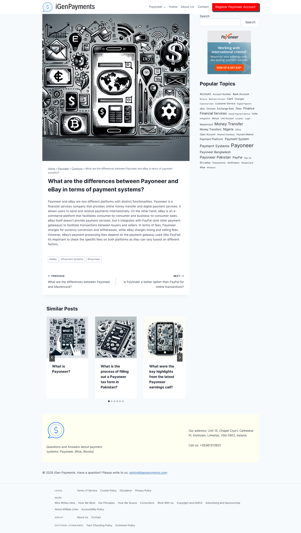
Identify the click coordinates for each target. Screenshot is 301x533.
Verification (233, 162)
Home (173, 7)
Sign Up (247, 158)
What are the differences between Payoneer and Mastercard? (79, 282)
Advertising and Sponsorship (223, 502)
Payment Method (244, 134)
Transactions (219, 162)
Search (205, 16)
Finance (248, 108)
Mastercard (206, 124)
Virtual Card (247, 162)
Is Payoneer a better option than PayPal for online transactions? (154, 282)
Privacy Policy (143, 490)
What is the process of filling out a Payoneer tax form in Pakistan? (115, 376)
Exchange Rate (225, 108)
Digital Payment (244, 103)
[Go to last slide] (52, 357)
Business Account (217, 99)
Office (238, 129)
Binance (203, 99)
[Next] (180, 357)
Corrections (147, 502)
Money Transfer (228, 123)
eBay (53, 259)
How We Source (127, 502)
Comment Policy (125, 525)
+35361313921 (210, 445)
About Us (187, 7)
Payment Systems (72, 259)
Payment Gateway (226, 134)
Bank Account (241, 94)
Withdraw (211, 168)
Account (205, 94)
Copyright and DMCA (189, 502)
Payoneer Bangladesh (215, 152)
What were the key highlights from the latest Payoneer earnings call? (161, 376)
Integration (205, 118)
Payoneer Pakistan (215, 157)
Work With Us (165, 502)
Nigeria (228, 129)
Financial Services (213, 113)
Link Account (227, 118)
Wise (202, 167)
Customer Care (206, 103)
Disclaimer (126, 490)
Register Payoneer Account (235, 7)
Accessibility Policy (93, 509)
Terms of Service (87, 490)
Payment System (237, 139)
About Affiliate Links (66, 509)
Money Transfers (210, 129)
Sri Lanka (205, 162)
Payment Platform (211, 139)
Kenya (215, 118)
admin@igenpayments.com (148, 472)
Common (77, 168)
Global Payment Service (239, 114)
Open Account (207, 134)
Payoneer (63, 168)
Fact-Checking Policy (99, 525)
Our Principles (106, 502)
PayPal (237, 157)
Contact (203, 7)
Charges (239, 98)
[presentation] (67, 337)
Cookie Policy (108, 490)
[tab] (109, 401)
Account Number (222, 94)
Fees (239, 108)
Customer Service (225, 103)
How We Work (86, 502)
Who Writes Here (65, 502)
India (254, 113)
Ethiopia (211, 108)
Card (230, 98)
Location (239, 118)
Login (247, 118)
